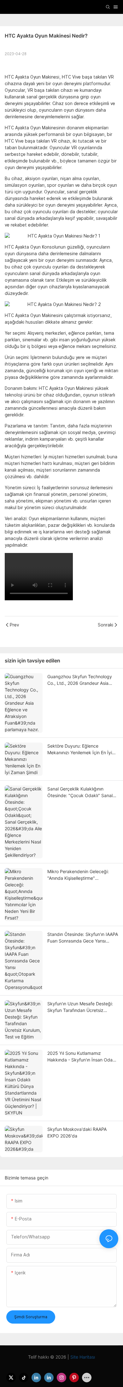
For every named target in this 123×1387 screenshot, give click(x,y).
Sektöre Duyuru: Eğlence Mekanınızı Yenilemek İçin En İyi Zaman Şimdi (79, 749)
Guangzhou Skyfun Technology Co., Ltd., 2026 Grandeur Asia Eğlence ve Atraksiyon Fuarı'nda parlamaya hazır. (80, 680)
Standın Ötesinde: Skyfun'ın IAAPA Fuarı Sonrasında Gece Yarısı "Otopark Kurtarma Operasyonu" (82, 938)
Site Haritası (82, 1357)
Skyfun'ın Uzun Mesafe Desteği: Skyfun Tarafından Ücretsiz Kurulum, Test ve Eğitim (80, 1007)
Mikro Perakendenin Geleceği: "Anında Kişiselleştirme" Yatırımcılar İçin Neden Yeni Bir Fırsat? (78, 875)
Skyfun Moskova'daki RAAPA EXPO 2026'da (77, 1132)
